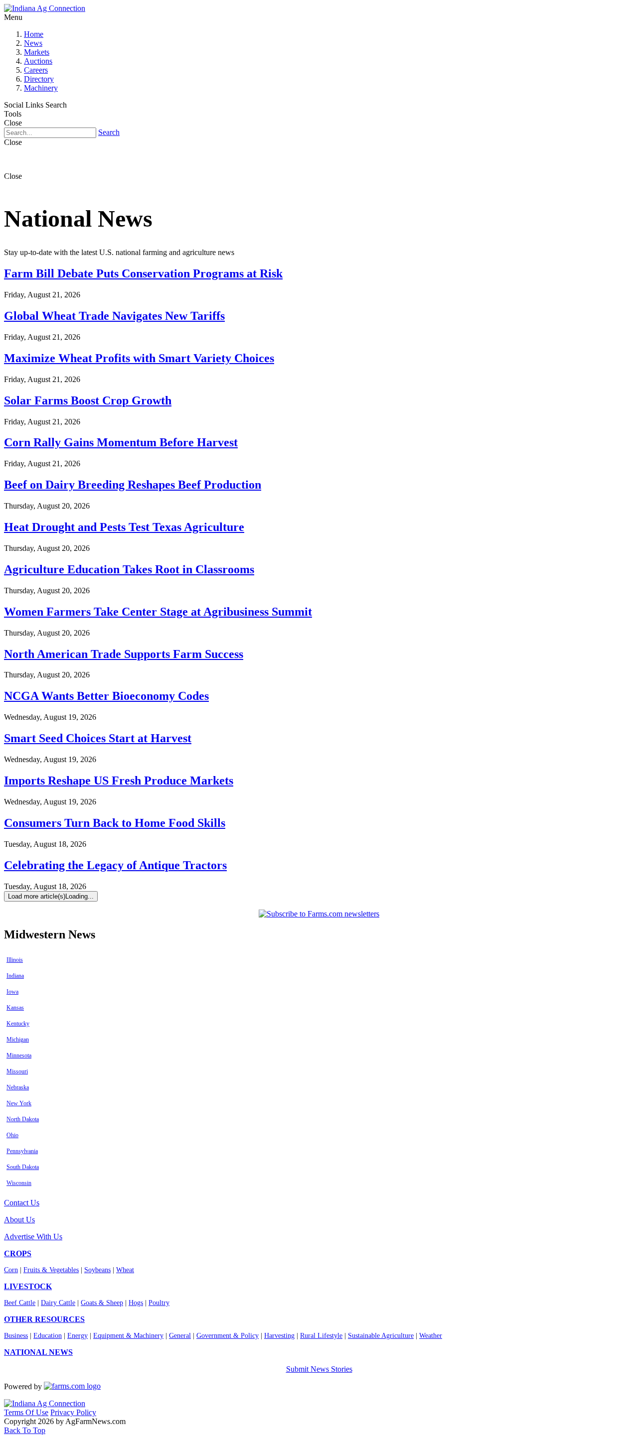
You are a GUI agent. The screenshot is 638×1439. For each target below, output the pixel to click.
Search (109, 132)
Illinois (14, 959)
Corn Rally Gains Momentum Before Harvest (121, 442)
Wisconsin (18, 1182)
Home (33, 34)
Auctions (38, 61)
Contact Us (21, 1202)
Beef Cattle (19, 1303)
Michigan (17, 1039)
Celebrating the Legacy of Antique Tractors (115, 865)
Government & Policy (227, 1335)
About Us (19, 1219)
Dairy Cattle (58, 1303)
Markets (36, 52)
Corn (11, 1270)
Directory (39, 79)
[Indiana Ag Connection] (44, 8)
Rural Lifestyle (321, 1335)
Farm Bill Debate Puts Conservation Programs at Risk (143, 273)
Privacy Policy (73, 1412)
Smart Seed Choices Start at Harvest (97, 738)
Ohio (12, 1135)
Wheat (125, 1270)
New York (18, 1103)
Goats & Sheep (102, 1303)
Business (16, 1335)
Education (47, 1335)
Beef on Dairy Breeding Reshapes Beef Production (132, 484)
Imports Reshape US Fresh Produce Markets (118, 780)
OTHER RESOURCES (44, 1319)
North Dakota (22, 1119)
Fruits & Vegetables (51, 1270)
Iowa (12, 991)
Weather (430, 1335)
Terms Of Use (26, 1412)
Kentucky (17, 1023)
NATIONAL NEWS (38, 1352)
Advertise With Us (33, 1236)
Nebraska (17, 1087)
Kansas (15, 1007)
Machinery (41, 88)
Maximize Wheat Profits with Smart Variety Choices (139, 358)
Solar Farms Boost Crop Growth (87, 400)
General (180, 1335)
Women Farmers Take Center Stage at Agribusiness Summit (158, 611)
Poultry (159, 1303)
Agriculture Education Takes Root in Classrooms (129, 569)
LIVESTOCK (28, 1286)
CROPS (17, 1253)
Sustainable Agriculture (381, 1335)
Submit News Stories (319, 1369)
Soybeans (97, 1270)
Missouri (17, 1071)
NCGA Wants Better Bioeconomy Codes (106, 695)
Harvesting (279, 1335)
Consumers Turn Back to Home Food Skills (114, 822)
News (33, 43)
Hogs (136, 1303)
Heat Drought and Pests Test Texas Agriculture (124, 527)
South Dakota (22, 1167)
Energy (77, 1335)
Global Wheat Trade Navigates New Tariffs (114, 315)
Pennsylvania (22, 1151)
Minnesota (18, 1055)
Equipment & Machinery (128, 1335)
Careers (36, 70)
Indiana (15, 975)
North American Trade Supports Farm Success (123, 654)
